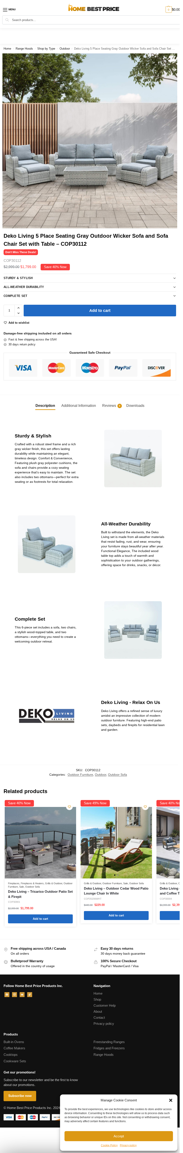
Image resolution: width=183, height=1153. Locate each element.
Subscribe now (20, 1096)
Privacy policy (128, 1145)
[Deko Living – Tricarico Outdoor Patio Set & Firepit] (40, 842)
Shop (97, 999)
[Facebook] (6, 994)
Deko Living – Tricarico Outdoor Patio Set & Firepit (40, 894)
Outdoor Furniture (80, 774)
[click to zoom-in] (89, 140)
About (98, 1011)
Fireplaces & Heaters (32, 883)
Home (7, 48)
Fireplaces (13, 883)
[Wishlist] (69, 806)
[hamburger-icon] (12, 10)
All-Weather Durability (24, 287)
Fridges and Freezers (109, 1048)
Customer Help (105, 1005)
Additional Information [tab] (78, 405)
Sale (21, 886)
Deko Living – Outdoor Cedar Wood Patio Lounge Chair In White (116, 890)
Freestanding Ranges (109, 1042)
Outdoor (65, 48)
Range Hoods (24, 48)
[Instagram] (14, 994)
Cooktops (11, 1054)
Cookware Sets (15, 1061)
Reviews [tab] (111, 405)
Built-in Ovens (14, 1042)
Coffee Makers (14, 1048)
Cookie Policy (109, 1145)
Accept (119, 1136)
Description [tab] (45, 405)
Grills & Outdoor (53, 883)
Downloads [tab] (135, 405)
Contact (99, 1017)
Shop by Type (46, 48)
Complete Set (15, 296)
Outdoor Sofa (117, 774)
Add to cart (99, 310)
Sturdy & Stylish (18, 278)
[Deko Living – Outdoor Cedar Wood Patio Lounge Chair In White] (116, 842)
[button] (170, 1100)
